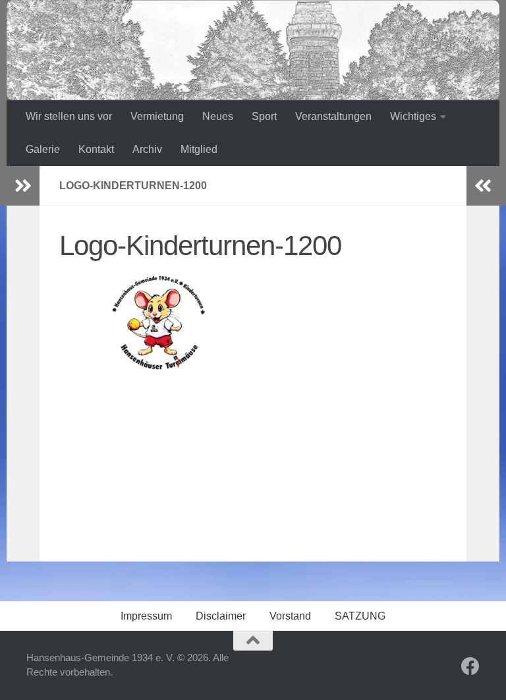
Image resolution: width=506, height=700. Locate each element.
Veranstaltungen (333, 116)
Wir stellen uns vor (69, 116)
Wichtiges (413, 116)
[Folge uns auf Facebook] (470, 666)
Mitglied (199, 149)
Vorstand (290, 616)
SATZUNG (360, 616)
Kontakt (96, 149)
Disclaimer (221, 616)
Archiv (147, 149)
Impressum (146, 616)
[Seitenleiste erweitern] (23, 186)
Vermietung (157, 116)
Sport (264, 116)
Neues (217, 116)
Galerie (43, 149)
